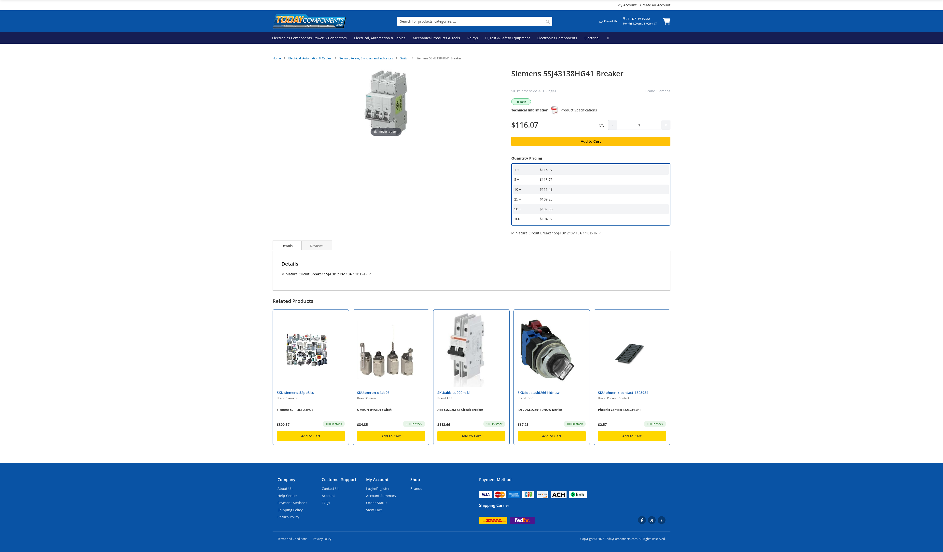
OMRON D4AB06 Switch (374, 410)
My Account (627, 5)
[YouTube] (662, 520)
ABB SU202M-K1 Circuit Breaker (460, 410)
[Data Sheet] (554, 110)
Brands (416, 488)
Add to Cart (310, 436)
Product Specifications (579, 110)
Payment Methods (292, 502)
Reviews (316, 245)
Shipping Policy (290, 510)
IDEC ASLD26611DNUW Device (540, 410)
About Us (284, 488)
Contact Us (330, 488)
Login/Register (378, 488)
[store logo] (309, 21)
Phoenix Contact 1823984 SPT (619, 410)
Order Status (376, 502)
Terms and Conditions (292, 539)
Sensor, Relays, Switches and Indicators (366, 58)
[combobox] (474, 21)
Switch (404, 58)
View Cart (374, 510)
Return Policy (288, 517)
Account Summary (381, 495)
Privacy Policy (322, 539)
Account (328, 495)
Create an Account (655, 5)
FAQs (326, 502)
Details (287, 245)
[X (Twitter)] (652, 520)
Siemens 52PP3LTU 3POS (295, 410)
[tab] (287, 245)
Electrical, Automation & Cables (310, 58)
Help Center (287, 495)
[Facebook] (642, 520)
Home (277, 58)
